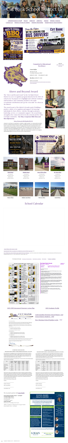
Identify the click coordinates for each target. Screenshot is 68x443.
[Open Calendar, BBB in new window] (62, 209)
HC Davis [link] (63, 1)
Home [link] (47, 1)
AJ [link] (59, 1)
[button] (66, 1)
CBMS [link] (56, 1)
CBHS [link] (51, 1)
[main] (34, 9)
